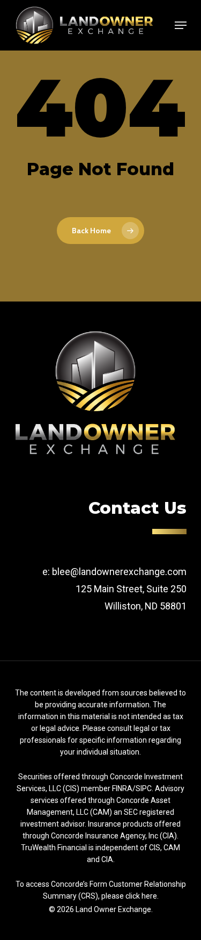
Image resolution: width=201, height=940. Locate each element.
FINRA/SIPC (132, 788)
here (149, 896)
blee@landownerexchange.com (119, 571)
